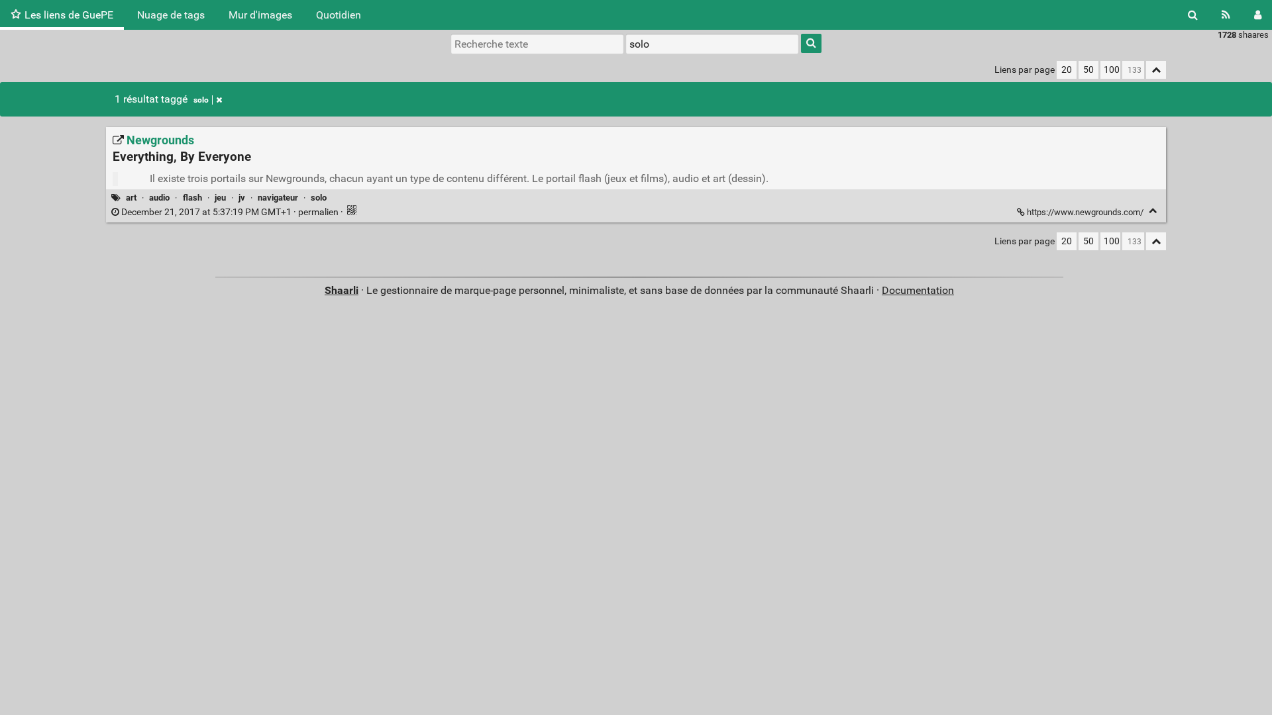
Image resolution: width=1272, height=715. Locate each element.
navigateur (278, 198)
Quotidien (338, 15)
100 (1112, 69)
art (131, 198)
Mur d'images (260, 15)
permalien (230, 212)
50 (1088, 69)
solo (201, 100)
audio (159, 198)
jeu (220, 198)
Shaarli (341, 290)
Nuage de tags (171, 15)
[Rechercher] (1192, 15)
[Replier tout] (1156, 70)
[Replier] (1153, 211)
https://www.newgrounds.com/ (1085, 212)
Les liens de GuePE (69, 15)
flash (192, 198)
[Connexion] (1258, 15)
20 (1066, 69)
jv (241, 198)
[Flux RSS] (1226, 15)
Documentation (918, 290)
